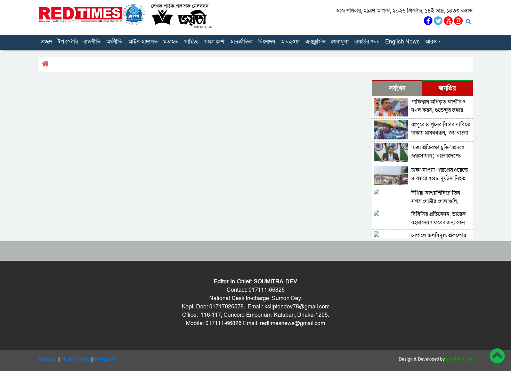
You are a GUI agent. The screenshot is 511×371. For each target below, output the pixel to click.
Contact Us (105, 359)
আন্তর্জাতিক (241, 42)
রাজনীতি (92, 42)
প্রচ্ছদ (46, 42)
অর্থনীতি (114, 42)
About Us (47, 359)
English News (402, 42)
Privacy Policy (75, 359)
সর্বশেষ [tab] (397, 88)
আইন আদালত (143, 42)
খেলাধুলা (340, 42)
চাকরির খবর (367, 42)
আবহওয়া (290, 42)
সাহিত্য (191, 42)
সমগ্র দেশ (214, 42)
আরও (431, 42)
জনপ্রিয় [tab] (447, 88)
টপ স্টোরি (68, 42)
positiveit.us (459, 359)
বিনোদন (266, 42)
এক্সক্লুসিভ (315, 42)
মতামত (171, 42)
